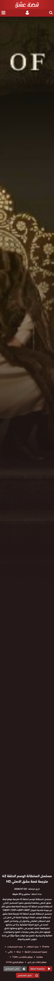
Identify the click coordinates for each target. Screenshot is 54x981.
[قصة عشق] (27, 5)
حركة (18, 952)
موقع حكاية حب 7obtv (22, 957)
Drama (45, 946)
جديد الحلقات (32, 946)
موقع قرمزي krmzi (15, 962)
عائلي (10, 952)
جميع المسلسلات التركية (36, 952)
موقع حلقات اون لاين (36, 962)
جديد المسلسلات (15, 946)
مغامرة (39, 957)
